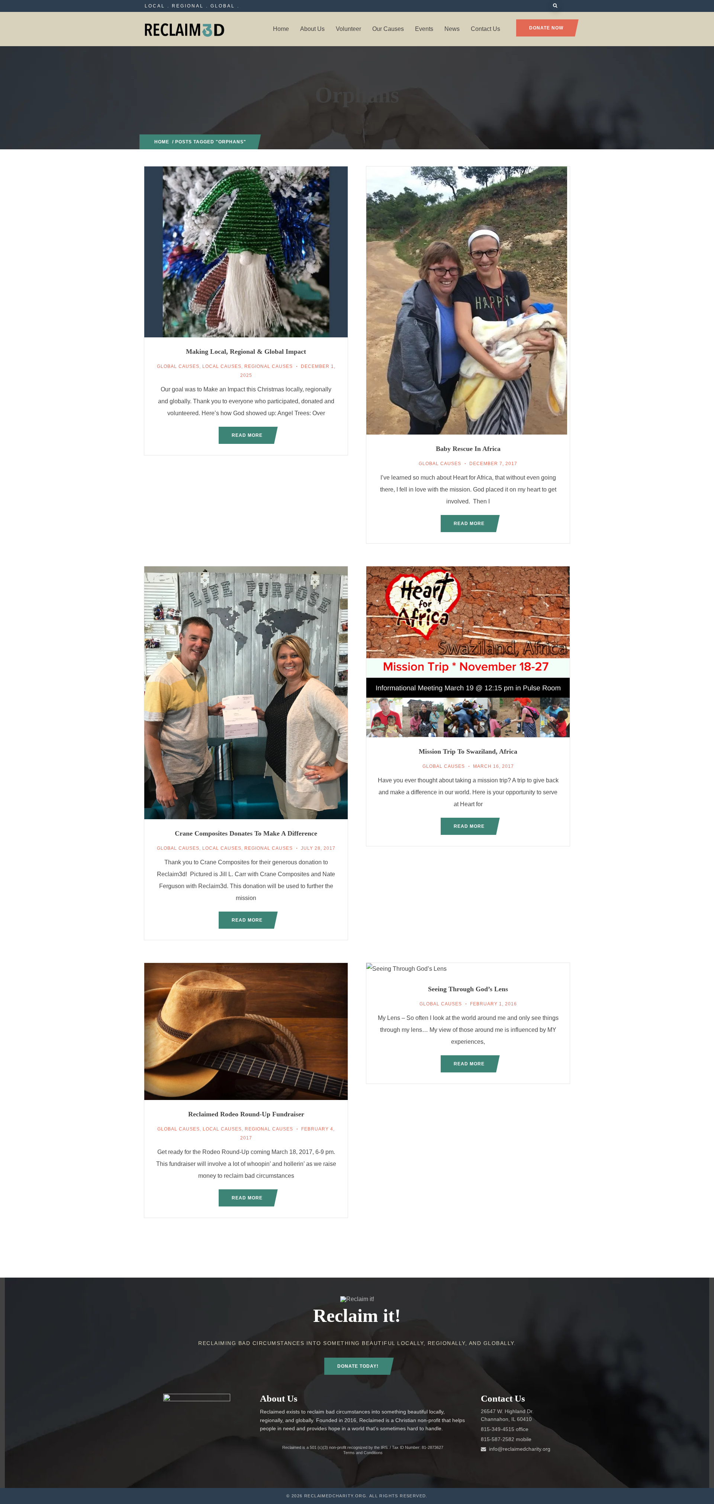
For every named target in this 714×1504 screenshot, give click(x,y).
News (452, 29)
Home (281, 29)
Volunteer (348, 29)
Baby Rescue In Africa (468, 448)
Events (424, 29)
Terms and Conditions (363, 1452)
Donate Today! (358, 1366)
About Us (312, 29)
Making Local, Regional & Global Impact (246, 351)
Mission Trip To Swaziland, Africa (468, 751)
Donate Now (546, 28)
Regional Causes (268, 366)
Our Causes (388, 29)
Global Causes (178, 366)
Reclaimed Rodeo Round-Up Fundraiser (246, 1114)
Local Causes (221, 366)
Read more (247, 435)
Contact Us (485, 29)
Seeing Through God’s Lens (468, 989)
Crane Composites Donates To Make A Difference (246, 833)
